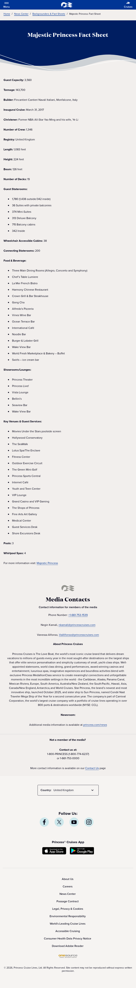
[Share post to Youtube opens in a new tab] (74, 822)
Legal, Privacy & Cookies (67, 909)
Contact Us (92, 768)
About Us (67, 879)
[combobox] (74, 790)
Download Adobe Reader (67, 946)
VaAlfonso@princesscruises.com (79, 635)
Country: (46, 790)
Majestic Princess (47, 563)
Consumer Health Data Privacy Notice (67, 938)
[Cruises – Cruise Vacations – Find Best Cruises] (66, 4)
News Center (68, 894)
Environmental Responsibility (68, 916)
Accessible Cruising (67, 931)
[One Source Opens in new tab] (68, 957)
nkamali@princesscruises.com (77, 625)
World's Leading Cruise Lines (67, 924)
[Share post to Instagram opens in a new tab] (89, 822)
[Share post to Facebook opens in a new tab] (44, 822)
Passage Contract (67, 901)
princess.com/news (95, 725)
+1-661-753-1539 (78, 615)
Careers (67, 886)
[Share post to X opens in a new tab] (59, 822)
